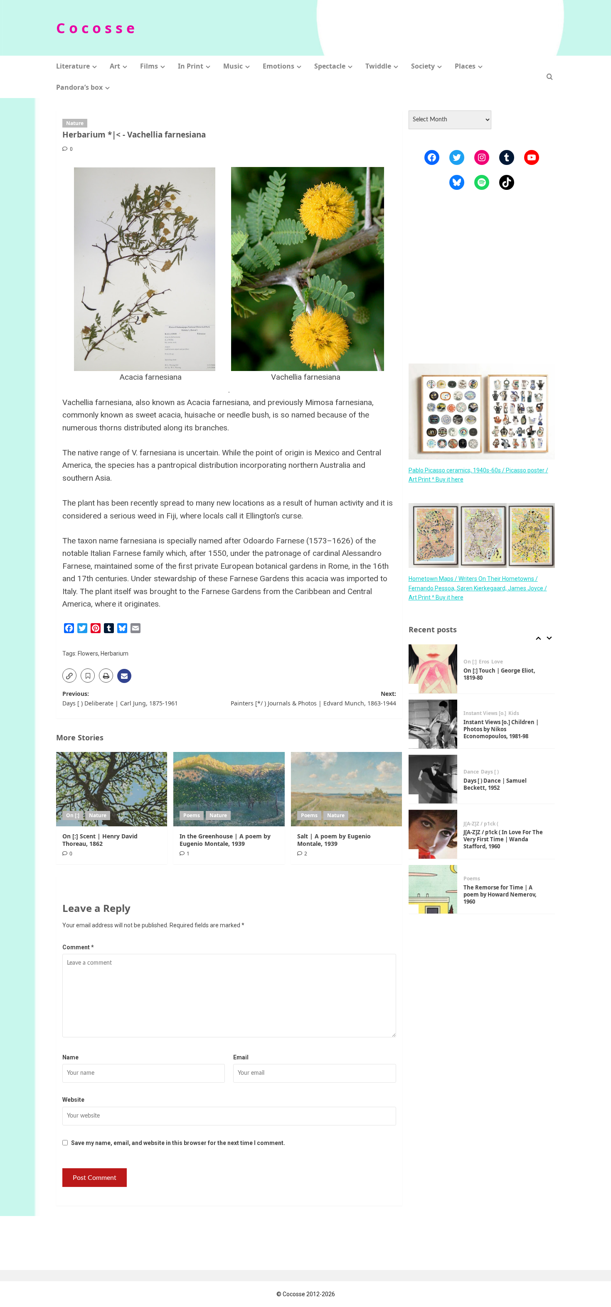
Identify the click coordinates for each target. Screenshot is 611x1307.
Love (497, 661)
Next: (313, 698)
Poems (191, 815)
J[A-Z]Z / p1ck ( (480, 824)
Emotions (278, 66)
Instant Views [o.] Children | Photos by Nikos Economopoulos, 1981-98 (501, 729)
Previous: (120, 698)
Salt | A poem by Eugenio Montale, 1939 (334, 840)
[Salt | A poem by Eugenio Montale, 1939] (346, 789)
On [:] (72, 815)
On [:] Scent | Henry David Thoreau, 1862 (100, 840)
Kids (513, 713)
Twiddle (378, 66)
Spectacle (329, 66)
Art (115, 66)
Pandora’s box (79, 87)
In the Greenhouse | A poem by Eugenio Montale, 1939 (225, 840)
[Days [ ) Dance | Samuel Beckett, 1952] (433, 779)
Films (149, 66)
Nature (75, 123)
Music (233, 66)
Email (241, 1057)
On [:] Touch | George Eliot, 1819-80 (499, 674)
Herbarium (114, 653)
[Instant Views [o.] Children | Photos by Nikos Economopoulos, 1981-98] (433, 724)
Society (423, 66)
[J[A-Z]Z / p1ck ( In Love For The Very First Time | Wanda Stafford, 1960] (433, 834)
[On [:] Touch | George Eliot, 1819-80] (433, 668)
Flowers (88, 653)
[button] (549, 76)
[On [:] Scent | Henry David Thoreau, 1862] (111, 789)
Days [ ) (490, 772)
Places (465, 66)
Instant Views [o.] (484, 713)
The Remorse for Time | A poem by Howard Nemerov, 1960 (500, 894)
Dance (471, 772)
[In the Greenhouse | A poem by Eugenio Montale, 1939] (228, 789)
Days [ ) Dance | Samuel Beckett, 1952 (495, 784)
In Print (190, 66)
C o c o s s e (95, 27)
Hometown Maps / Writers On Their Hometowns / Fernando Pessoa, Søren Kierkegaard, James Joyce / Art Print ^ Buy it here (478, 588)
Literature (73, 66)
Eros (484, 661)
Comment (78, 947)
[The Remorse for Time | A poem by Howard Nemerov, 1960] (433, 889)
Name (70, 1057)
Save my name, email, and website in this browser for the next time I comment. (178, 1143)
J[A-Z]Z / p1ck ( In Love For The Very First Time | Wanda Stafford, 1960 (503, 839)
